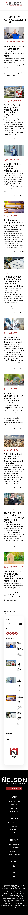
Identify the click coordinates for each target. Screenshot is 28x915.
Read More (17, 80)
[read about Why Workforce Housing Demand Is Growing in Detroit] (14, 324)
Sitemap (9, 892)
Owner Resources (14, 801)
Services (14, 808)
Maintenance (14, 829)
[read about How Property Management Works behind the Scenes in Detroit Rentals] (14, 207)
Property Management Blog (15, 20)
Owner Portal (14, 811)
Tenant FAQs (14, 826)
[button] (7, 633)
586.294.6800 (14, 851)
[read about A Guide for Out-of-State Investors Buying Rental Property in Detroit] (14, 150)
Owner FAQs (14, 804)
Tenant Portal (14, 833)
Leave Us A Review (14, 789)
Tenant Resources (14, 823)
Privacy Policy (18, 892)
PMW (13, 890)
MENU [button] (14, 8)
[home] (14, 3)
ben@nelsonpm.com (14, 854)
